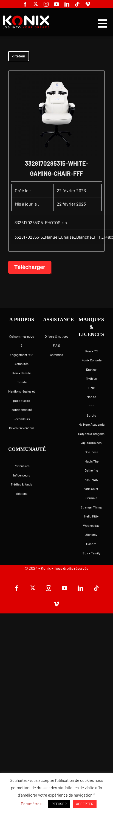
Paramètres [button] (31, 803)
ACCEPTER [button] (84, 804)
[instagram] (46, 4)
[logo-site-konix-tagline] (26, 17)
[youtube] (56, 4)
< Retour (18, 56)
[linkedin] (66, 4)
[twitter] (35, 3)
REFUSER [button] (59, 804)
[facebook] (25, 4)
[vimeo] (87, 4)
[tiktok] (77, 4)
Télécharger (29, 267)
